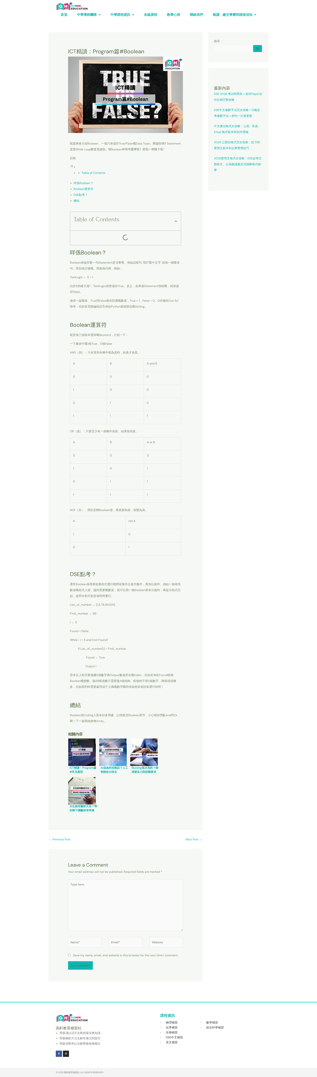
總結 (76, 201)
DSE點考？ (81, 195)
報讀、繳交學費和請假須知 (232, 14)
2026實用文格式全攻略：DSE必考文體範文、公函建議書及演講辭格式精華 (238, 164)
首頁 (64, 14)
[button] (176, 221)
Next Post (194, 839)
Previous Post (59, 839)
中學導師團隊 (87, 14)
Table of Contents (93, 173)
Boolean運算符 (83, 189)
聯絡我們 (196, 14)
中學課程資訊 (120, 14)
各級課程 (150, 14)
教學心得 (173, 14)
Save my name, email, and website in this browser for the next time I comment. (125, 955)
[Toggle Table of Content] (72, 167)
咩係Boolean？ (83, 183)
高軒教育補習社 (71, 1072)
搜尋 (217, 41)
